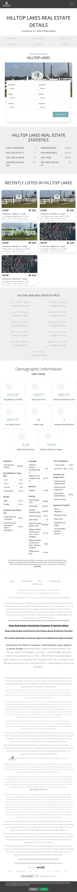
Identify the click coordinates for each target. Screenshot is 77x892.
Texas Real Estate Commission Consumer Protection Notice (38, 625)
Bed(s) (11, 94)
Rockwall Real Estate (20, 871)
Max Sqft (42, 103)
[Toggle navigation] (72, 4)
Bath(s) (41, 94)
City (43, 871)
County (36, 871)
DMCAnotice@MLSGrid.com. (38, 789)
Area (65, 871)
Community (57, 871)
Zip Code (49, 871)
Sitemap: (10, 871)
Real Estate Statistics (38, 38)
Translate (54, 876)
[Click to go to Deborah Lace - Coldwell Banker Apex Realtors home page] (8, 4)
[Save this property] (35, 193)
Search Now (60, 114)
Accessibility (26, 581)
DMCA (40, 581)
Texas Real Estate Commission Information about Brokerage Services (38, 863)
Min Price (12, 85)
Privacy (12, 581)
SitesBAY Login (37, 584)
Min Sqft (11, 103)
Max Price (42, 85)
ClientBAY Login (55, 581)
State (30, 871)
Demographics (38, 44)
